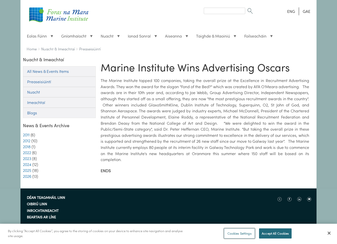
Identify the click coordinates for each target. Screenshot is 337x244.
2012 (26, 140)
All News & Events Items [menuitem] (48, 71)
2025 (27, 170)
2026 (27, 176)
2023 (27, 158)
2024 (27, 164)
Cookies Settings (239, 233)
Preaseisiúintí (90, 49)
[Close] (329, 233)
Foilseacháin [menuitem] (253, 37)
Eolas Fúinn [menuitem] (35, 37)
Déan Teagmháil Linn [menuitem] (46, 198)
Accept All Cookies (275, 233)
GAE (306, 11)
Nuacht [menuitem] (105, 37)
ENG (291, 11)
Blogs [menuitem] (32, 112)
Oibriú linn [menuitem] (37, 204)
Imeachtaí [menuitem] (36, 102)
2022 (27, 152)
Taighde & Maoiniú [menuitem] (211, 37)
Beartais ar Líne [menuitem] (41, 217)
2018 (27, 146)
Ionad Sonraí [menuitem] (137, 37)
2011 (26, 134)
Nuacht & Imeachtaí (58, 49)
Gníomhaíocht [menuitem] (71, 37)
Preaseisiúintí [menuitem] (39, 81)
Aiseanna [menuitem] (171, 37)
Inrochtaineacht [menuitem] (43, 211)
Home (32, 49)
